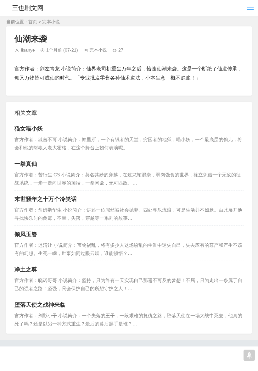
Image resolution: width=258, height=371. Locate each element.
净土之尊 (25, 269)
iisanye (28, 50)
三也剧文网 (27, 7)
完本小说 (51, 21)
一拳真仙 (25, 164)
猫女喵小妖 (28, 128)
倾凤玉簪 (25, 234)
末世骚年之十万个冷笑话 (45, 199)
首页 (32, 21)
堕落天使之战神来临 (39, 305)
